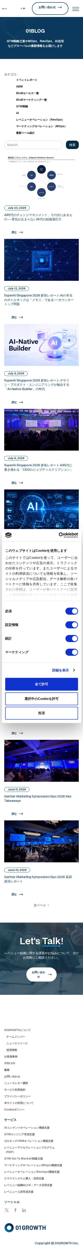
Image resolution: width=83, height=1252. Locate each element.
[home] (4, 8)
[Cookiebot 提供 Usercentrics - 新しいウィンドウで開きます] (59, 535)
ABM (19, 86)
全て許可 (41, 684)
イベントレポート (26, 80)
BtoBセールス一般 (27, 93)
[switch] (71, 624)
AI (17, 113)
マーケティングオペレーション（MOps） (41, 126)
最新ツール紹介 (25, 133)
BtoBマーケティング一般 (31, 100)
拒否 (41, 713)
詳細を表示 (60, 670)
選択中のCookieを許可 (42, 699)
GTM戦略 (22, 106)
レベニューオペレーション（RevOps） (40, 119)
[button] (23, 8)
